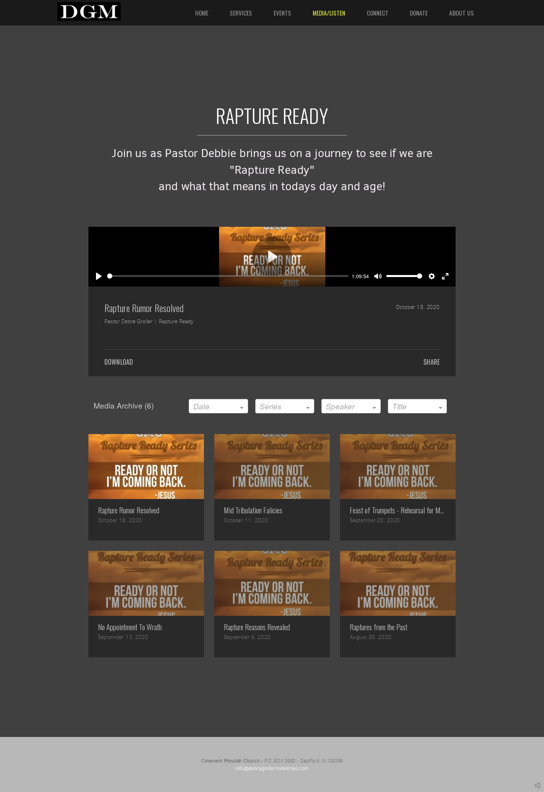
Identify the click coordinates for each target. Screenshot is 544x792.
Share (431, 362)
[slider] (227, 276)
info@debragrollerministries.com (272, 768)
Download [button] (118, 362)
